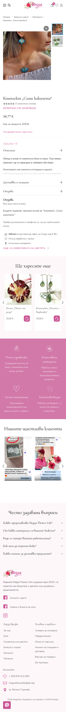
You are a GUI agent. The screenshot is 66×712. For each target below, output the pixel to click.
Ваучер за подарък (45, 656)
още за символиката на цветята (24, 248)
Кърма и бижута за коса (23, 607)
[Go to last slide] (3, 302)
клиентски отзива (25, 104)
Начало (6, 17)
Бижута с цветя (21, 17)
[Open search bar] (9, 5)
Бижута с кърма (12, 647)
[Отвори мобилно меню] (4, 5)
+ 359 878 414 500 (19, 676)
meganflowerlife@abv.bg (22, 682)
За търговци (41, 662)
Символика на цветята (15, 641)
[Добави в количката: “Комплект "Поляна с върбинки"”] (57, 318)
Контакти (8, 652)
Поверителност (43, 636)
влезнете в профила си (26, 222)
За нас (7, 630)
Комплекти (37, 17)
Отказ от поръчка (44, 641)
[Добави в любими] (16, 144)
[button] (33, 150)
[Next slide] (62, 302)
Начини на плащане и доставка (47, 649)
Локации (8, 658)
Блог (6, 636)
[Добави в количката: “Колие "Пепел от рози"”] (27, 318)
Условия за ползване (46, 630)
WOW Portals (52, 699)
